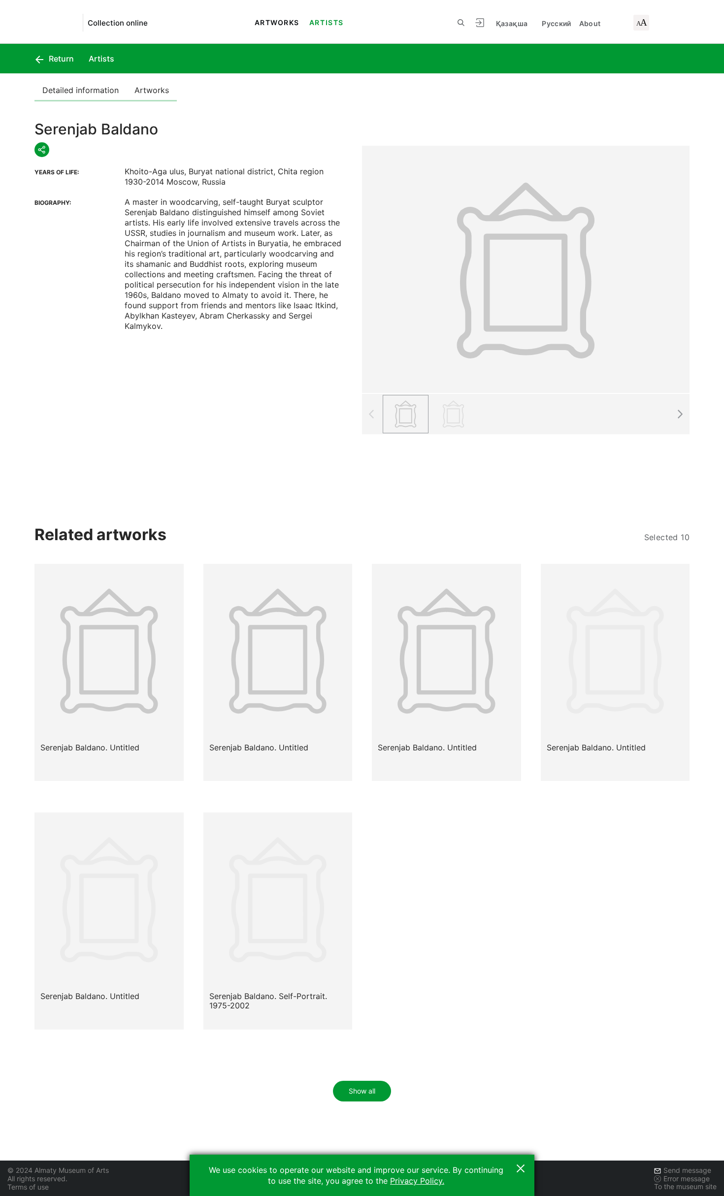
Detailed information (80, 90)
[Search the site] (461, 22)
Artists (326, 22)
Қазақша (511, 23)
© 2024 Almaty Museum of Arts (58, 1170)
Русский (556, 23)
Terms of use (28, 1187)
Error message (686, 1178)
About (590, 23)
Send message (687, 1170)
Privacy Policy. (417, 1181)
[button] (680, 414)
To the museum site (685, 1186)
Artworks (277, 22)
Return (60, 59)
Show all (362, 1091)
